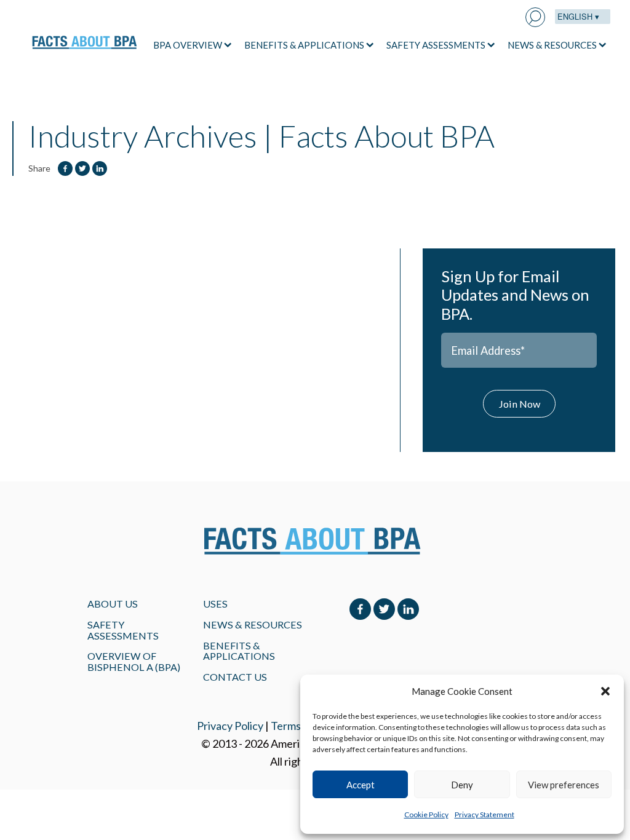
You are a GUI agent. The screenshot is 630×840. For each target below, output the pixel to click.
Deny (462, 784)
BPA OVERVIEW (187, 44)
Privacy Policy (230, 725)
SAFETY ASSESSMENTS (435, 44)
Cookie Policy (426, 814)
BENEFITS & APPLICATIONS (304, 44)
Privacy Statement (484, 814)
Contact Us (235, 677)
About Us (112, 603)
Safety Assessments (123, 630)
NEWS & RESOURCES (552, 44)
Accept (360, 784)
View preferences (563, 784)
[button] (605, 691)
